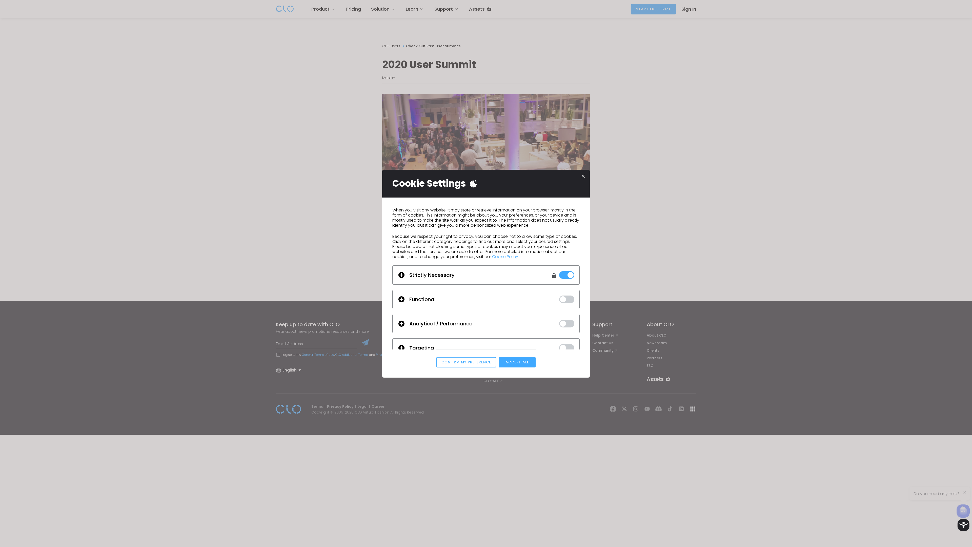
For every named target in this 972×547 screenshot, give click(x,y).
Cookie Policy (505, 257)
